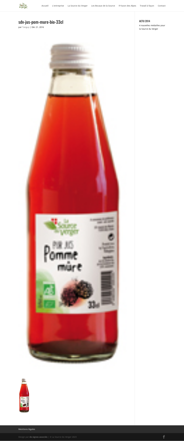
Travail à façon (147, 6)
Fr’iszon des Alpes (127, 6)
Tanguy (25, 27)
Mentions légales (26, 429)
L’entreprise (58, 6)
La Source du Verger (78, 6)
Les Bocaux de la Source (103, 6)
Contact (162, 6)
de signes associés (38, 437)
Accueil (45, 6)
